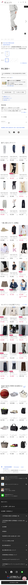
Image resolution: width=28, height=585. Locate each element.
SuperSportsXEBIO (8, 466)
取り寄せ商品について (7, 98)
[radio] (7, 54)
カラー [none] (2, 52)
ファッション (16, 466)
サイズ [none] (2, 60)
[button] (14, 21)
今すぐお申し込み (10, 85)
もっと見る (23, 112)
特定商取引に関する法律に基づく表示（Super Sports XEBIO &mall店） (13, 127)
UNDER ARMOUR (6, 44)
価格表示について (6, 96)
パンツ (22, 466)
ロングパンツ (5, 468)
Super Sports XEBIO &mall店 (8, 42)
